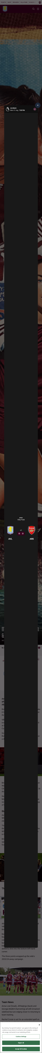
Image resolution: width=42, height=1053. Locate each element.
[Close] (39, 1024)
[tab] (35, 109)
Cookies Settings (21, 1036)
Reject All (21, 1043)
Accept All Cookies (21, 1049)
